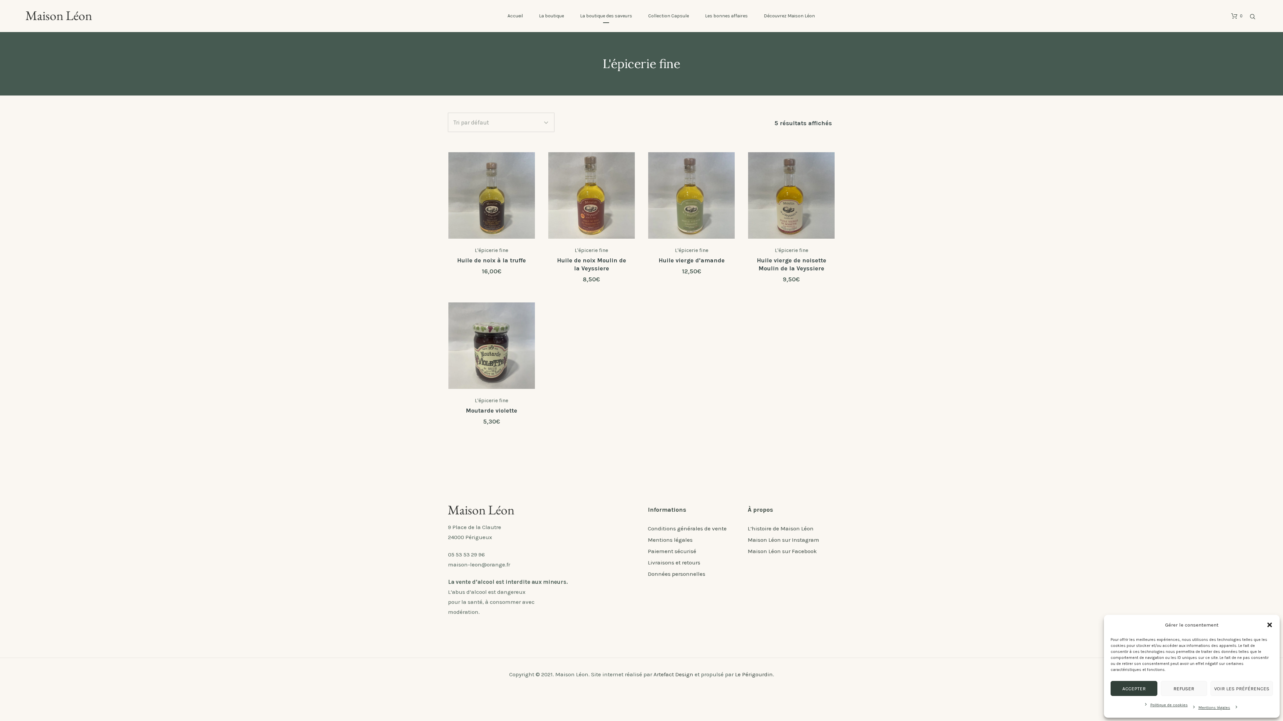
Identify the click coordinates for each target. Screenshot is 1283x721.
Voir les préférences (1241, 689)
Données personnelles (676, 573)
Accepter (1134, 689)
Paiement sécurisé (672, 551)
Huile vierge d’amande (692, 260)
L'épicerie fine (491, 250)
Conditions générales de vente (687, 528)
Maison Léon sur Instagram (783, 539)
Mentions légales (1214, 707)
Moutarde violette (491, 410)
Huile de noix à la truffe (491, 260)
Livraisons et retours (674, 562)
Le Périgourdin (754, 674)
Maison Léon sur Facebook (782, 551)
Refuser (1183, 689)
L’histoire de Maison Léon (781, 528)
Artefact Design (673, 674)
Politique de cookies (1169, 705)
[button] (1269, 625)
